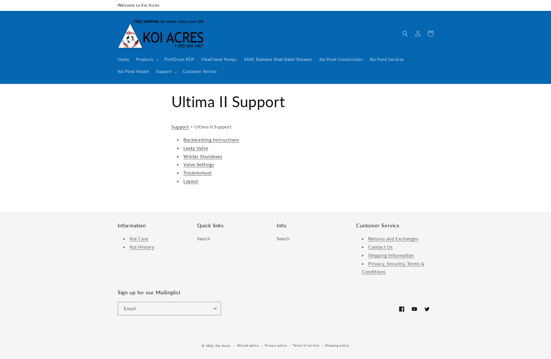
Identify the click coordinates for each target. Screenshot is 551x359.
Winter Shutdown (202, 156)
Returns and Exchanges (393, 238)
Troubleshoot (197, 172)
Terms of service (306, 345)
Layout (190, 181)
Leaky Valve (195, 148)
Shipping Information (391, 255)
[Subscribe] (214, 308)
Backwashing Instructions (211, 139)
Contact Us (380, 246)
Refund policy (248, 345)
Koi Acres (223, 346)
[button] (147, 59)
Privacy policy (276, 345)
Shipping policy (337, 345)
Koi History (142, 246)
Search (203, 238)
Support (180, 126)
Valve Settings (198, 164)
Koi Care (139, 238)
